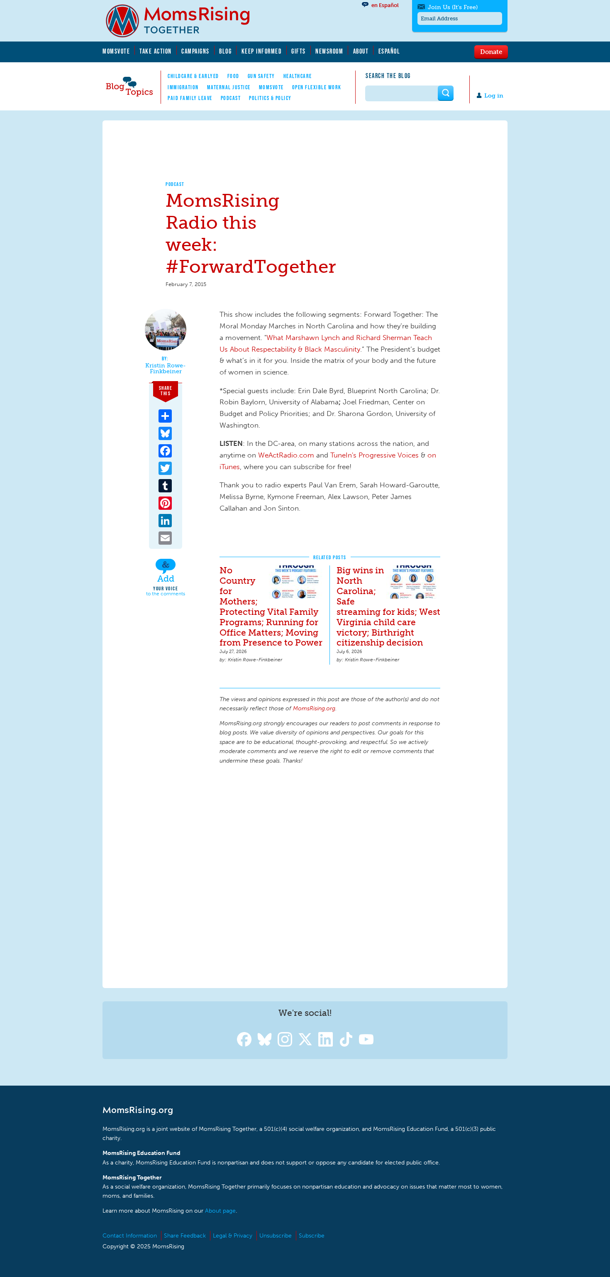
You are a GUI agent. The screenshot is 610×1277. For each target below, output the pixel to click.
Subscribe (312, 1235)
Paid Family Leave (190, 98)
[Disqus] (330, 875)
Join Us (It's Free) (453, 7)
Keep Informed (262, 51)
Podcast (231, 98)
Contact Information (129, 1235)
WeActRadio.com (286, 455)
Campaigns (195, 51)
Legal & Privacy (232, 1235)
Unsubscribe (275, 1235)
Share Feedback (185, 1235)
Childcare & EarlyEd (193, 76)
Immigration (183, 87)
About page (220, 1210)
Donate (491, 51)
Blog (225, 51)
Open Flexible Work (317, 87)
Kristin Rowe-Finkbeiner (165, 368)
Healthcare (297, 76)
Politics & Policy (270, 98)
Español (389, 51)
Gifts (298, 51)
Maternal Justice (229, 87)
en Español (385, 5)
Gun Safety (261, 76)
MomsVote (116, 51)
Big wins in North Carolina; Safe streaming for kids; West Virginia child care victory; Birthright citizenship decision (388, 606)
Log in (493, 95)
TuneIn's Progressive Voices (374, 455)
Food (233, 76)
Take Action (155, 51)
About (361, 51)
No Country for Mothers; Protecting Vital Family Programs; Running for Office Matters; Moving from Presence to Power (271, 606)
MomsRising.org (183, 21)
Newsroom (329, 51)
